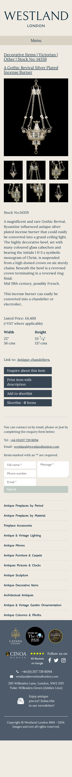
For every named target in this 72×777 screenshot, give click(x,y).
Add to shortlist (19, 393)
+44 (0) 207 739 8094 (37, 671)
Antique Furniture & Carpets (23, 555)
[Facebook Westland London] (50, 661)
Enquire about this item (26, 370)
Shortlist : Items (21, 402)
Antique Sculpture (16, 575)
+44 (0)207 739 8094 (24, 440)
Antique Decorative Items (21, 585)
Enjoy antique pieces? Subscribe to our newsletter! (42, 700)
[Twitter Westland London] (57, 661)
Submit (11, 489)
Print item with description (19, 381)
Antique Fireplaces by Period (23, 505)
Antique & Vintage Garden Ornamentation (32, 605)
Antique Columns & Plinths (22, 615)
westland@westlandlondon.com (36, 446)
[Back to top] (64, 769)
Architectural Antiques (18, 595)
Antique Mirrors (14, 545)
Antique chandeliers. (33, 359)
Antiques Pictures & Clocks (22, 565)
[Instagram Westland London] (63, 661)
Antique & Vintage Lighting (22, 535)
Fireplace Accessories (18, 525)
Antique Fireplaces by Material (24, 515)
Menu (36, 40)
